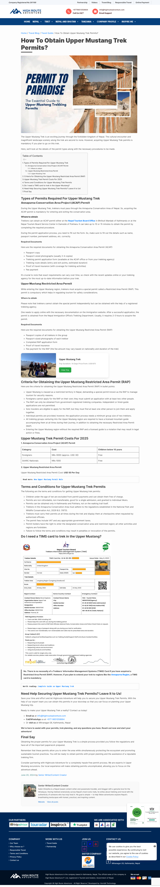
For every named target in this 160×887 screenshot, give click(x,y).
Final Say (28, 191)
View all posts (52, 802)
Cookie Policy (132, 856)
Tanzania (86, 21)
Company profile (106, 21)
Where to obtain (36, 168)
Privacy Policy (16, 857)
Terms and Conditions (19, 853)
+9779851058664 (80, 10)
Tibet (47, 21)
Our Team (14, 843)
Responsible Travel (123, 2)
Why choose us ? (17, 846)
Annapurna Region (120, 674)
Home (27, 21)
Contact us (14, 860)
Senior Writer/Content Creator (52, 775)
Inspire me (127, 21)
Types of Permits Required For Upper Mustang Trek (46, 163)
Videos (95, 2)
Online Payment (142, 2)
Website (41, 802)
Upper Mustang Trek (38, 173)
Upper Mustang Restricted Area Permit (43, 171)
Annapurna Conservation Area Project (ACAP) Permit (48, 166)
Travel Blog (106, 2)
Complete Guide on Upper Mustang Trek (56, 686)
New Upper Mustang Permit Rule (48, 479)
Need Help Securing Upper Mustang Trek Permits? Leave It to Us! (52, 188)
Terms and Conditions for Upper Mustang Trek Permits (48, 182)
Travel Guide (47, 33)
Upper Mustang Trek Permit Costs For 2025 (43, 179)
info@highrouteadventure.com (111, 10)
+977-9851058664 (55, 719)
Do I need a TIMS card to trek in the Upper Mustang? (47, 185)
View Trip (65, 370)
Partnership (82, 2)
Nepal (36, 21)
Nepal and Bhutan (66, 21)
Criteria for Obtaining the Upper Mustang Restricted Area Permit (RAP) (54, 176)
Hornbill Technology (108, 883)
